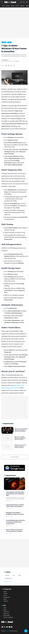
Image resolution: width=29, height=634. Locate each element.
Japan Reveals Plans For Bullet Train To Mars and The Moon (15, 505)
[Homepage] (11, 3)
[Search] (24, 2)
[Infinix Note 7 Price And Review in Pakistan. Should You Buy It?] (7, 446)
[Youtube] (9, 627)
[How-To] (17, 5)
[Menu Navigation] (2, 2)
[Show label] (8, 582)
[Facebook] (2, 627)
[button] (21, 2)
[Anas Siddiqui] (6, 59)
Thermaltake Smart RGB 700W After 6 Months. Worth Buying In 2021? (15, 493)
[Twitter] (7, 627)
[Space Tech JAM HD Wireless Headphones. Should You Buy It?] (7, 438)
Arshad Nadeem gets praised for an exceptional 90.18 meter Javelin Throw (15, 522)
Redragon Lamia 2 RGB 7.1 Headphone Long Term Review (15, 513)
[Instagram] (5, 627)
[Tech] (3, 5)
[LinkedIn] (12, 627)
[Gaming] (7, 5)
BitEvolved (7, 631)
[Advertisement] (14, 24)
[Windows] (22, 5)
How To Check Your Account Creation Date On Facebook (14, 530)
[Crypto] (12, 5)
